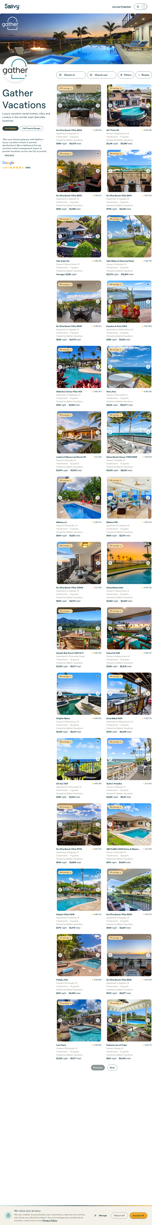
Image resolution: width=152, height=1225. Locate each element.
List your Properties (121, 6)
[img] (71, 88)
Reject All (119, 1215)
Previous (98, 1067)
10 (93, 123)
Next (112, 1067)
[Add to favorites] (97, 88)
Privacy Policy (49, 1220)
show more (9, 155)
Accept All (138, 1215)
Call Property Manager (31, 128)
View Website (10, 128)
